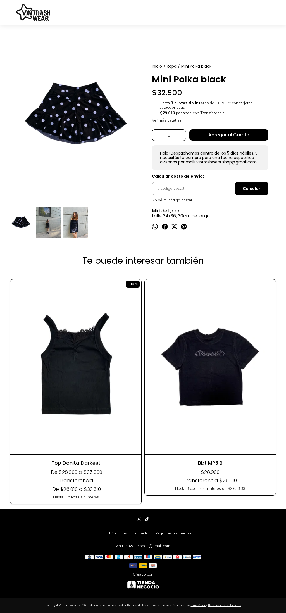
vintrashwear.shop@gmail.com (143, 545)
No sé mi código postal (172, 200)
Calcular (251, 188)
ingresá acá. (198, 605)
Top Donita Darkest (76, 462)
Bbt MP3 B (210, 462)
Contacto (140, 533)
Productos (118, 533)
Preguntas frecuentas (173, 533)
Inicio (99, 533)
